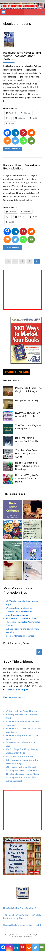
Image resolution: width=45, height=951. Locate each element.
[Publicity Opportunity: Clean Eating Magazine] (12, 530)
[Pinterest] (23, 133)
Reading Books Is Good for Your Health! (22, 925)
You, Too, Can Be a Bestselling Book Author (26, 453)
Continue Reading (12, 149)
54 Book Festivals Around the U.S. (21, 711)
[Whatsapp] (23, 141)
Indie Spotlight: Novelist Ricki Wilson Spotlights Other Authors (22, 56)
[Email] (31, 141)
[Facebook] (7, 133)
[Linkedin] (15, 133)
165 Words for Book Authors (19, 756)
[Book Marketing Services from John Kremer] (12, 510)
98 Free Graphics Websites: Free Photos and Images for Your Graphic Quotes (23, 622)
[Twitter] (15, 141)
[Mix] (7, 141)
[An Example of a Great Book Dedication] (12, 571)
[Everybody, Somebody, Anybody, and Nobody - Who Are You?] (32, 530)
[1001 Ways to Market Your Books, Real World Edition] (26, 362)
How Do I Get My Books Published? (19, 908)
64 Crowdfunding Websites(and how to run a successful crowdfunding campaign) (19, 611)
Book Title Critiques (18, 689)
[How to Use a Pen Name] (32, 571)
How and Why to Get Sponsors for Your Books (27, 478)
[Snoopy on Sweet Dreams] (32, 551)
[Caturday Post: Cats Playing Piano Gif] (32, 510)
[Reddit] (31, 133)
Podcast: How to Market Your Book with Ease (22, 167)
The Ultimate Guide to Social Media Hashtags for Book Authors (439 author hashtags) (22, 777)
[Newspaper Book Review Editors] (12, 551)
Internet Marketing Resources (20, 635)
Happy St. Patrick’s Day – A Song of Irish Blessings (27, 466)
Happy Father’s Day (26, 400)
